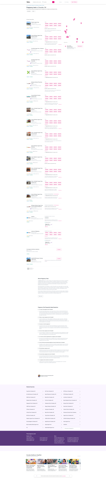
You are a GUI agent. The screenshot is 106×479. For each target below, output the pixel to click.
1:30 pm (51, 234)
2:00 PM (59, 85)
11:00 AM (55, 23)
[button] (81, 23)
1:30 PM (59, 25)
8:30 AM (46, 49)
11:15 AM (59, 171)
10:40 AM (50, 38)
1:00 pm (59, 232)
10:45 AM (55, 111)
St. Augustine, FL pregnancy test (73, 437)
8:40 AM (51, 36)
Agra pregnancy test (29, 437)
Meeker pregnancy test (30, 439)
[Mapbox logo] (65, 42)
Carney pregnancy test (43, 437)
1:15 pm (47, 234)
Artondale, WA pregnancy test (59, 442)
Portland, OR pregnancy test (59, 437)
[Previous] (78, 456)
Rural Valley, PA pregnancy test (73, 440)
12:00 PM (46, 25)
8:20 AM (51, 72)
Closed (47, 217)
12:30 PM (51, 25)
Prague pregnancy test (43, 439)
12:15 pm (46, 232)
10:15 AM (46, 111)
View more (46, 27)
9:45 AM (55, 109)
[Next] (79, 456)
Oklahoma (37, 5)
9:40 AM (59, 36)
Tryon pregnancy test (43, 440)
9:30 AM (55, 49)
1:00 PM (55, 25)
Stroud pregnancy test (30, 440)
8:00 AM (46, 36)
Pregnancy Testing (41, 5)
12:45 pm (55, 232)
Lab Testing (29, 5)
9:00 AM (55, 36)
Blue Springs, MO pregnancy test (73, 439)
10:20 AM (46, 38)
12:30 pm (51, 232)
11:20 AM (59, 38)
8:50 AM (59, 96)
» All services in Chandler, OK (68, 428)
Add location (80, 46)
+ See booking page (56, 205)
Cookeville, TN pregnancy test (59, 439)
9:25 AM (55, 98)
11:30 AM (59, 23)
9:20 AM (46, 74)
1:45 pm (55, 234)
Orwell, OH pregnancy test (58, 441)
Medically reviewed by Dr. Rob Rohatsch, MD (47, 375)
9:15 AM (51, 98)
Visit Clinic (59, 249)
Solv (27, 5)
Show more (60, 44)
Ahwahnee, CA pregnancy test (73, 441)
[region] (74, 30)
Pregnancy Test (34, 5)
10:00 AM (46, 23)
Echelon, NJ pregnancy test (59, 440)
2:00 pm (59, 234)
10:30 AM (50, 23)
